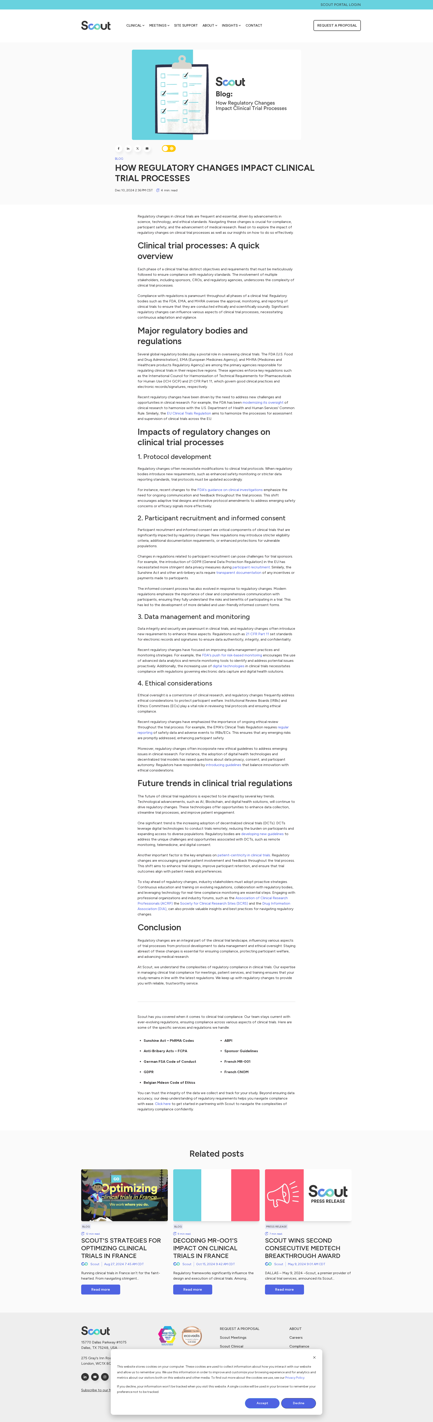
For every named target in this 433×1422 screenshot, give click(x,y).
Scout (94, 1264)
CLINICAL (133, 25)
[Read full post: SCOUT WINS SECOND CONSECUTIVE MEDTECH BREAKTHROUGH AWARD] (308, 1195)
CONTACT (254, 25)
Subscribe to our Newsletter (104, 1390)
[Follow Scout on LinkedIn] (85, 1377)
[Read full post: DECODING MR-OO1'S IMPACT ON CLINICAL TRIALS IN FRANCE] (216, 1195)
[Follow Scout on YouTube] (95, 1377)
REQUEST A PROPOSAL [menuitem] (239, 1329)
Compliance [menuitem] (299, 1346)
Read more (100, 1289)
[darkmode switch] (169, 148)
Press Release (276, 1226)
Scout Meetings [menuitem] (233, 1337)
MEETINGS (157, 25)
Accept (262, 1403)
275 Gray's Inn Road (97, 1358)
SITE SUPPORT (186, 25)
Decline (298, 1403)
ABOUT (208, 25)
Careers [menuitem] (296, 1337)
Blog (119, 159)
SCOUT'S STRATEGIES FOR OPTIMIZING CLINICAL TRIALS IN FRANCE (121, 1248)
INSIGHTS (230, 25)
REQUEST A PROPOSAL (337, 25)
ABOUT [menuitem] (295, 1329)
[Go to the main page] (96, 25)
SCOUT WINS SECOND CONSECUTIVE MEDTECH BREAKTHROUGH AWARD (302, 1248)
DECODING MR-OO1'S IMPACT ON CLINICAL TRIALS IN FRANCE (205, 1248)
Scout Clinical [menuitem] (231, 1346)
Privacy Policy (294, 1378)
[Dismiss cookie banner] (314, 1358)
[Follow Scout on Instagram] (105, 1377)
